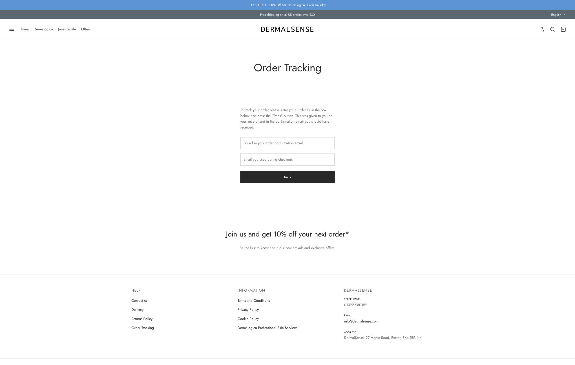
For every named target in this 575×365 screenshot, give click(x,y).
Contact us (139, 300)
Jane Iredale (67, 29)
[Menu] (11, 29)
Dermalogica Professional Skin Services (267, 327)
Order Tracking (142, 327)
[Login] (541, 29)
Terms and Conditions (254, 300)
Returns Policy (142, 318)
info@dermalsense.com (361, 321)
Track (287, 177)
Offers (86, 29)
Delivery (137, 309)
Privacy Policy (248, 309)
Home (24, 29)
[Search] (552, 29)
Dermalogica (43, 29)
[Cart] (563, 29)
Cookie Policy (248, 318)
